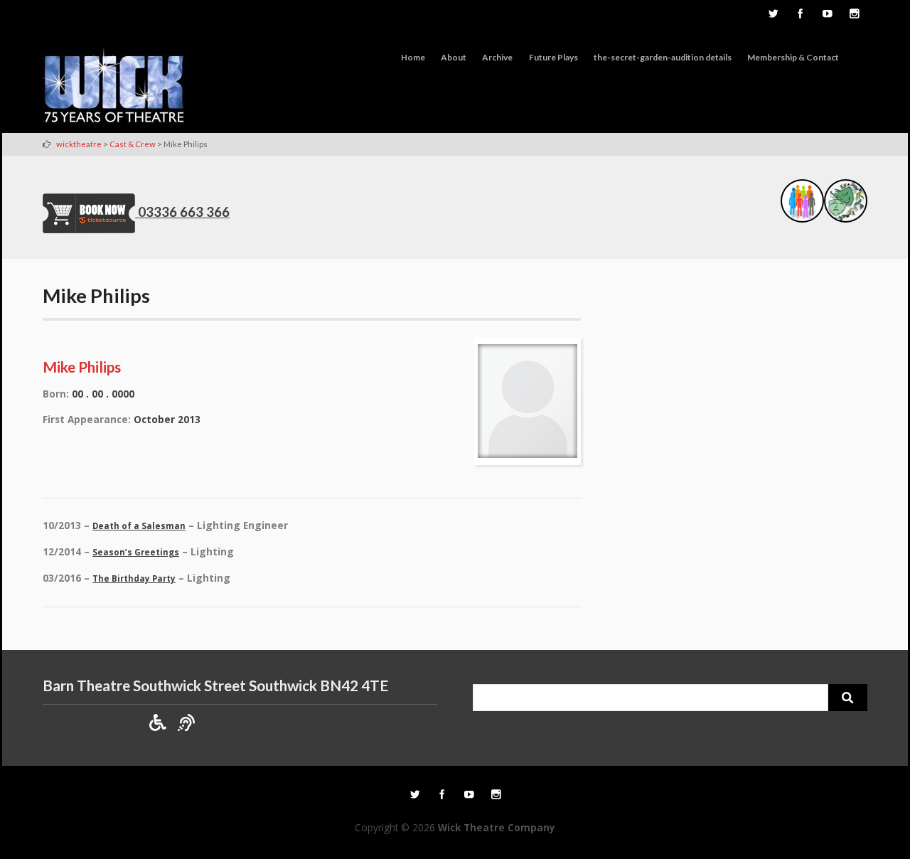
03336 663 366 (184, 212)
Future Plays (553, 57)
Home (413, 57)
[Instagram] (853, 15)
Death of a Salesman (139, 526)
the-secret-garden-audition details (663, 57)
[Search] (847, 697)
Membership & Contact (793, 57)
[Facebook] (799, 15)
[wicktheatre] (114, 88)
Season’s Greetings (135, 552)
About (453, 57)
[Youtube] (826, 15)
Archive (497, 57)
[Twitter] (772, 15)
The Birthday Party (134, 578)
